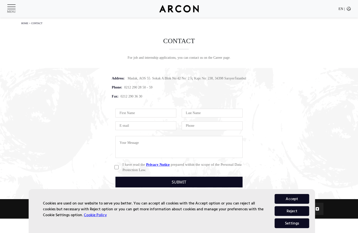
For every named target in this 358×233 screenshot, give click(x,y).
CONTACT (36, 23)
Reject (292, 211)
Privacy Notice (158, 164)
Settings (292, 223)
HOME (24, 23)
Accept (292, 199)
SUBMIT (179, 182)
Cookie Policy (95, 215)
